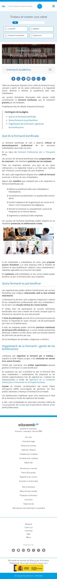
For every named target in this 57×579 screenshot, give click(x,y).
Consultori (29, 500)
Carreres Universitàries (16, 35)
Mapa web (28, 463)
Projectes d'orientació (28, 495)
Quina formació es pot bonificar (23, 120)
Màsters (36, 29)
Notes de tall (28, 504)
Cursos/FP (11, 29)
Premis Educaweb (28, 473)
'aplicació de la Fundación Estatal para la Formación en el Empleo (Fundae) (28, 381)
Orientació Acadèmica (18, 69)
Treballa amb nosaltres (29, 454)
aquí (45, 563)
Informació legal (28, 441)
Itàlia (28, 534)
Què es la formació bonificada (22, 116)
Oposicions (37, 35)
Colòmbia (28, 531)
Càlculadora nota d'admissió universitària (28, 508)
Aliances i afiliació (28, 450)
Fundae (22, 405)
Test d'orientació (28, 487)
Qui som (28, 437)
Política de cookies (28, 446)
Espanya (28, 524)
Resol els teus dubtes (28, 491)
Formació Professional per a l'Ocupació (36, 152)
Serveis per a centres (28, 468)
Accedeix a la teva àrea (28, 481)
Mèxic (28, 537)
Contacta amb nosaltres (28, 458)
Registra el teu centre (28, 477)
